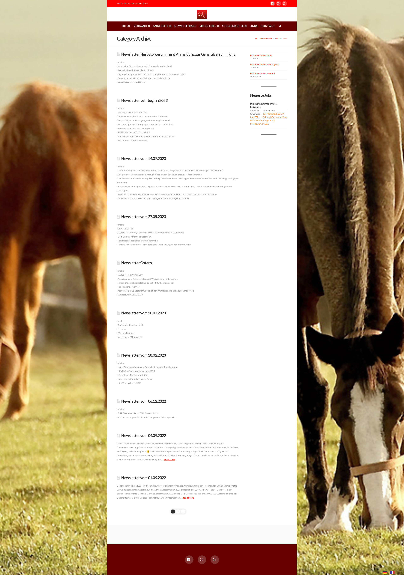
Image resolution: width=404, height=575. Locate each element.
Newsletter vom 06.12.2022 (143, 401)
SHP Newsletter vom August (264, 64)
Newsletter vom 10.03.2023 (143, 313)
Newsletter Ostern (136, 263)
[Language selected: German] (390, 572)
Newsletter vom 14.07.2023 (143, 158)
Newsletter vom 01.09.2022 (143, 478)
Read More (169, 459)
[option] (393, 572)
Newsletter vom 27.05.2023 (143, 216)
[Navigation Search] (280, 26)
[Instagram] (278, 3)
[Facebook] (272, 3)
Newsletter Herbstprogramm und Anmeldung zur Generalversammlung (178, 54)
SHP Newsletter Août (261, 55)
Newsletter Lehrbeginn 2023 (144, 100)
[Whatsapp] (284, 3)
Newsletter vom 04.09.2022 (143, 435)
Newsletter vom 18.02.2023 (143, 355)
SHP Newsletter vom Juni (262, 73)
